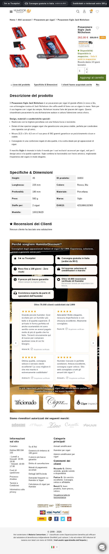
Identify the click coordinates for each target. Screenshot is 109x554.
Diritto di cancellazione (39, 463)
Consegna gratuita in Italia (47, 3)
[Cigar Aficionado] (25, 402)
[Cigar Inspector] (87, 402)
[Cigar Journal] (56, 402)
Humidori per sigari (62, 450)
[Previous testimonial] (15, 343)
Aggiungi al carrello (92, 77)
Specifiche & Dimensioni (45, 85)
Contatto (13, 446)
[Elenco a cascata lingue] (54, 547)
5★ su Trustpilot (12, 4)
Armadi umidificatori (62, 446)
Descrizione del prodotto (18, 85)
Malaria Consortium (37, 535)
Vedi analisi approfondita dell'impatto (70, 540)
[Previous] (11, 85)
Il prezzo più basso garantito (33, 279)
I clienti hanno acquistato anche (77, 85)
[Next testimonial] (93, 343)
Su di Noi (33, 447)
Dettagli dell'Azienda (38, 474)
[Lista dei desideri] (97, 12)
